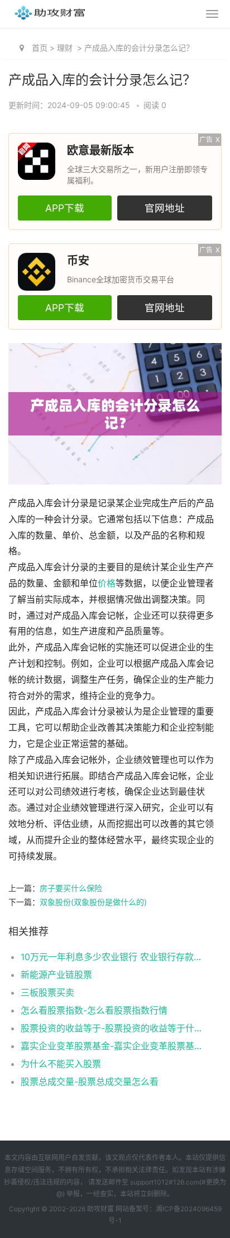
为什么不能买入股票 (61, 1063)
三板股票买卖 (47, 992)
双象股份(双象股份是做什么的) (93, 902)
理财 (65, 47)
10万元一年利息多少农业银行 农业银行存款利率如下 (111, 956)
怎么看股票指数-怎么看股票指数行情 (94, 1010)
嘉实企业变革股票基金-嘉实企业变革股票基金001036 (111, 1045)
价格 (107, 583)
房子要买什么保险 (71, 888)
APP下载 (64, 208)
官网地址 (165, 208)
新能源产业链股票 (56, 974)
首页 (39, 47)
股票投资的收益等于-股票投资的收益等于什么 (111, 1028)
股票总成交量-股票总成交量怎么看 (90, 1081)
